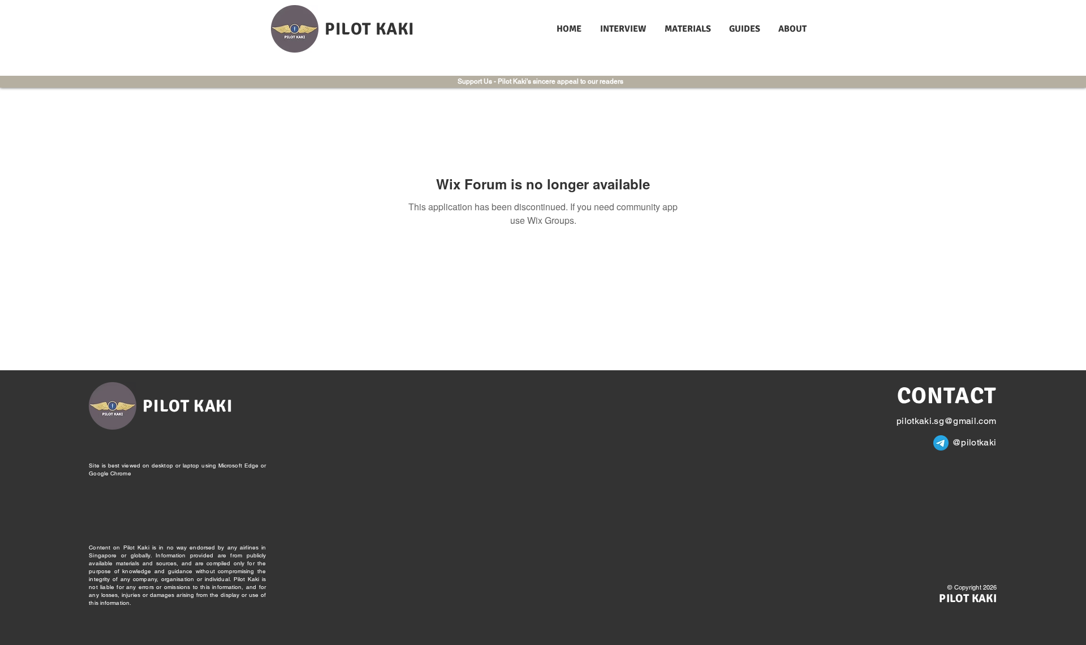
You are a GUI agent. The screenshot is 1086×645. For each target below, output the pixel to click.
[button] (624, 29)
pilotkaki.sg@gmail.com (946, 420)
